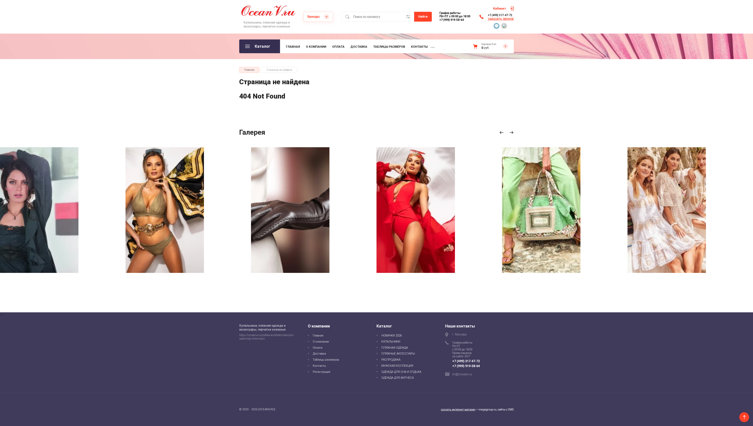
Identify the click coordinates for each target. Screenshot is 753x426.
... (433, 46)
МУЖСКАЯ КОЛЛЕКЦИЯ (397, 365)
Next (511, 132)
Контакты (419, 46)
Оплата (338, 46)
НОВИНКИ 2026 (391, 335)
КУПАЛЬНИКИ (390, 341)
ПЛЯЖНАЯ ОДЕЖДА (394, 347)
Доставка (358, 46)
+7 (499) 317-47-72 (500, 15)
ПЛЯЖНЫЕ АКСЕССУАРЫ (398, 353)
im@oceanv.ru (462, 374)
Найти (422, 16)
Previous (501, 132)
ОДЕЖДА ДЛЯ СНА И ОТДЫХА (401, 372)
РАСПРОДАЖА (390, 359)
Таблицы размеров (389, 46)
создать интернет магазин (458, 409)
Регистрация (321, 372)
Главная (293, 46)
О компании (316, 46)
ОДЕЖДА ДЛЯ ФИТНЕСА (397, 377)
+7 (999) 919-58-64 (466, 366)
